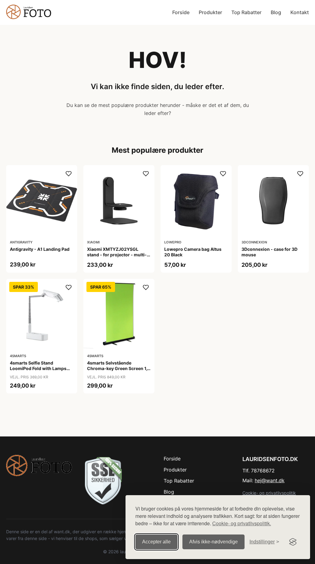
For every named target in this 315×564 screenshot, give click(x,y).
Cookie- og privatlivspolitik (269, 492)
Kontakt (299, 12)
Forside (180, 12)
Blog (276, 12)
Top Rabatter (246, 12)
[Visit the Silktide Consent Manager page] (292, 541)
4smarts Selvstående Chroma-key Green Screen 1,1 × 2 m (118, 368)
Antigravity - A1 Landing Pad (40, 249)
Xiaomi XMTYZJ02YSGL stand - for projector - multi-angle (117, 255)
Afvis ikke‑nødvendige (213, 541)
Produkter (210, 12)
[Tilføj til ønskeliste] (68, 173)
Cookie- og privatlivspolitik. (241, 523)
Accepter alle (156, 541)
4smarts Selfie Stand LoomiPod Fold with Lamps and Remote (38, 368)
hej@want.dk (270, 480)
